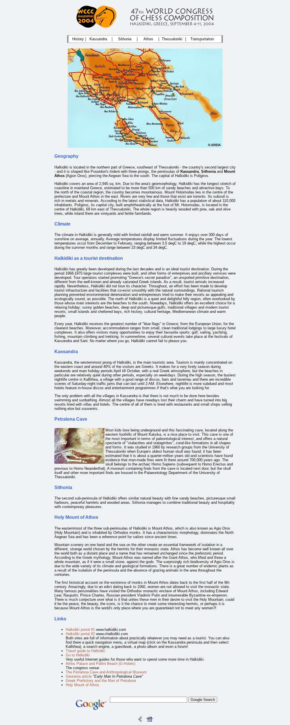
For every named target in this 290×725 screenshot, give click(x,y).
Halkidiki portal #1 (80, 629)
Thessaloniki (172, 39)
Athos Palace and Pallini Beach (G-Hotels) (100, 663)
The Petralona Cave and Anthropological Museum (106, 672)
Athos (148, 39)
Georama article (79, 676)
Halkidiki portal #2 (80, 634)
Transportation (202, 39)
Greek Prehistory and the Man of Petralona (101, 680)
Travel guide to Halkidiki (85, 651)
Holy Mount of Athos (82, 685)
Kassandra (98, 39)
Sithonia (124, 39)
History (78, 39)
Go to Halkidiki (78, 655)
